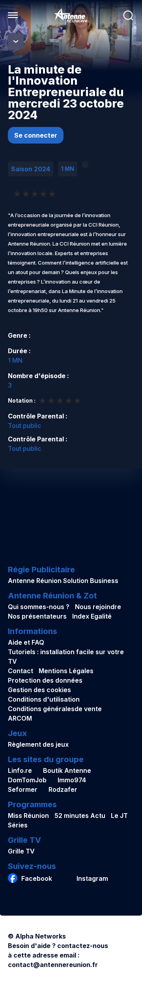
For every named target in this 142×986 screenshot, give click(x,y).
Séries (18, 825)
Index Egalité (92, 616)
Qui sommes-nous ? (38, 607)
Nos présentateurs (37, 616)
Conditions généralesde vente (55, 709)
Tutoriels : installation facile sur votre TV (66, 656)
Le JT (119, 815)
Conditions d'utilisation (44, 699)
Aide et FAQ (26, 642)
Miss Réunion (28, 815)
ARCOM (20, 718)
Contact (20, 671)
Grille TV (21, 851)
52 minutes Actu (79, 815)
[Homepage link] (71, 15)
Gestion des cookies (39, 690)
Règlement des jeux (38, 744)
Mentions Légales (66, 671)
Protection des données (45, 680)
